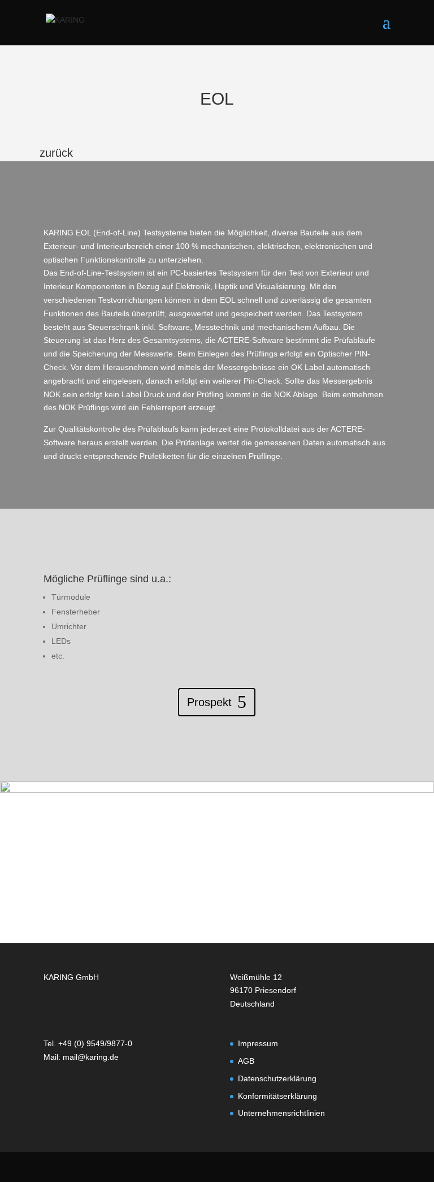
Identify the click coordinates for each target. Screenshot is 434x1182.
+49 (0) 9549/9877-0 (95, 1043)
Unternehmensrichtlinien (281, 1112)
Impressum (258, 1043)
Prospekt (209, 702)
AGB (246, 1060)
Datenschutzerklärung (277, 1078)
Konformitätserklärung (277, 1096)
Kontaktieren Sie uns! (209, 884)
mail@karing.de (91, 1056)
